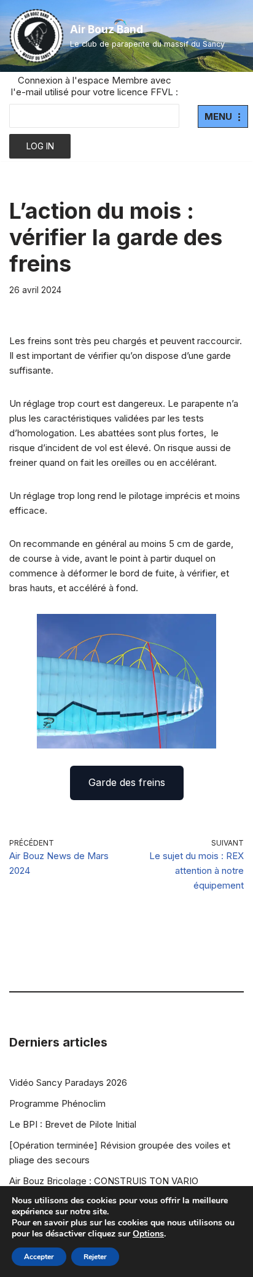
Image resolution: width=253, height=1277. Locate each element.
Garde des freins (126, 782)
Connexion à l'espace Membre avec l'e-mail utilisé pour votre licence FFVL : (94, 86)
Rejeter (95, 1257)
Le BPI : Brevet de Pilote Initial (72, 1124)
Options (148, 1234)
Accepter (39, 1257)
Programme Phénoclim (57, 1103)
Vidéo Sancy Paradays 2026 (68, 1082)
